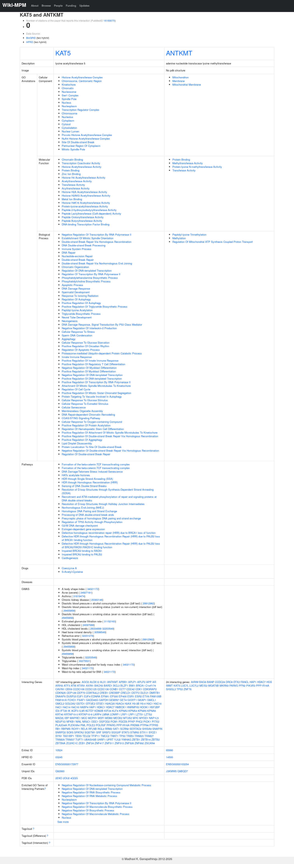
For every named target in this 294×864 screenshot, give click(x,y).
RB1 (57, 729)
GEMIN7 (114, 700)
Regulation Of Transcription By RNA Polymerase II (91, 274)
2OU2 (66, 778)
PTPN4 (144, 725)
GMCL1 (151, 700)
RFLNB (92, 729)
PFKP (131, 721)
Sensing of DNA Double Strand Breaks (84, 486)
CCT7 (122, 689)
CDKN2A (60, 693)
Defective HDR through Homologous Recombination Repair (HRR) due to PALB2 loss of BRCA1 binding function (111, 538)
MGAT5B (213, 685)
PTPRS (153, 725)
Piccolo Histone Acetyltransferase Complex (87, 135)
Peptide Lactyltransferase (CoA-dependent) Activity (91, 213)
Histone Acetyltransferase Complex (82, 77)
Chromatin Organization (75, 267)
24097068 (88, 625)
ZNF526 (129, 743)
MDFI (101, 718)
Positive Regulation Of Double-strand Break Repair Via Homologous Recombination (110, 436)
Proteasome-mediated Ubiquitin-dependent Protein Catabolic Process (102, 353)
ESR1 (130, 696)
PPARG (111, 725)
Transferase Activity (73, 185)
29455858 (69, 610)
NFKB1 (70, 721)
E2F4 (87, 696)
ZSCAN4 (150, 743)
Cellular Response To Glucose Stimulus (85, 400)
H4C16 (75, 707)
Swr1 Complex (70, 95)
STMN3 (134, 732)
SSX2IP (116, 732)
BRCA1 (140, 685)
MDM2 (109, 718)
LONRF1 (115, 714)
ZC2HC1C (72, 743)
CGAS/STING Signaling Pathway (81, 418)
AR (154, 682)
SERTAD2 (135, 729)
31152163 (109, 621)
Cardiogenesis (70, 558)
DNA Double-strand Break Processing (83, 245)
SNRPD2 (60, 732)
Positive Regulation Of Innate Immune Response (90, 360)
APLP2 (141, 682)
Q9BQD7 (182, 771)
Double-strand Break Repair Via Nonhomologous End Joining (97, 263)
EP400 (123, 696)
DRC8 (229, 682)
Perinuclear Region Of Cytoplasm (81, 146)
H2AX (128, 703)
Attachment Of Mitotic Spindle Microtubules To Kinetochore (96, 386)
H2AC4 (120, 703)
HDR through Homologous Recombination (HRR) (90, 482)
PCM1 (114, 721)
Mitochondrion (180, 77)
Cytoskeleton (69, 128)
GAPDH (103, 700)
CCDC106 (78, 689)
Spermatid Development (76, 292)
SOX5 (70, 732)
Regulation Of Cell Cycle (76, 389)
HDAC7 (110, 707)
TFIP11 (95, 736)
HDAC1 (101, 707)
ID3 (57, 711)
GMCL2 (59, 703)
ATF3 (67, 685)
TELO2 (86, 736)
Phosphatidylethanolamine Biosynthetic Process (90, 278)
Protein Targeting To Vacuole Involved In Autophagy (92, 396)
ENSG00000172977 (66, 764)
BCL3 (116, 685)
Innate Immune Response (77, 357)
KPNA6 (151, 711)
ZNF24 (90, 743)
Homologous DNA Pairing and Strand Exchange (89, 511)
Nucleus (66, 102)
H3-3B (135, 703)
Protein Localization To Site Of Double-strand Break (92, 447)
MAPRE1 (75, 718)
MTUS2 (127, 718)
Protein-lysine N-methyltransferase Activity (197, 167)
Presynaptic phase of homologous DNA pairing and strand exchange (101, 518)
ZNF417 (99, 743)
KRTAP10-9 (85, 714)
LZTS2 (148, 714)
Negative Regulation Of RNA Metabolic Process (89, 796)
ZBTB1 (136, 739)
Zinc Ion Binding (71, 174)
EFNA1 (105, 696)
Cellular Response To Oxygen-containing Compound (92, 422)
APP (149, 682)
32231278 (87, 636)
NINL (78, 721)
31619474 (78, 596)
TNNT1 (114, 736)
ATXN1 (81, 685)
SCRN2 (124, 729)
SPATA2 (79, 732)
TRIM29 (60, 739)
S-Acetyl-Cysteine (72, 572)
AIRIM (194, 682)
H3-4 (143, 703)
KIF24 (107, 711)
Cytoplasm (68, 120)
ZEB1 (82, 743)
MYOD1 (143, 718)
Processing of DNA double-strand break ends (88, 515)
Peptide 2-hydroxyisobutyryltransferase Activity (89, 210)
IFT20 (63, 711)
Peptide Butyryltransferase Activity (82, 221)
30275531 (84, 661)
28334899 (95, 628)
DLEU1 (144, 693)
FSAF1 (81, 700)
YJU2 (117, 739)
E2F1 (80, 696)
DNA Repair (68, 252)
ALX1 (103, 682)
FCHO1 (72, 700)
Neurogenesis (70, 321)
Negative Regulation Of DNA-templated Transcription (92, 375)
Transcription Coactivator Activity (81, 163)
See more (63, 822)
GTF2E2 (90, 703)
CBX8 (68, 689)
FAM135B (155, 696)
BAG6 (202, 682)
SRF (98, 732)
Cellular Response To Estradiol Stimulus (85, 404)
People (58, 5)
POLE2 (91, 725)
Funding (71, 5)
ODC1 (94, 721)
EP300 (114, 696)
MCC (84, 718)
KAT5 (63, 52)
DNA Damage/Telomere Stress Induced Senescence (92, 471)
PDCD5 (123, 721)
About (34, 5)
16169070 (109, 20)
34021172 (92, 589)
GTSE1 (100, 703)
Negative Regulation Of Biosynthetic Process (88, 810)
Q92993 (59, 771)
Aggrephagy (69, 339)
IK (69, 711)
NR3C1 (86, 721)
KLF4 (115, 711)
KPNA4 (132, 711)
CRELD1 (126, 693)
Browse (46, 5)
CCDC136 (103, 689)
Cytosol (66, 124)
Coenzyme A (69, 568)
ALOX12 (94, 682)
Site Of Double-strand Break (78, 142)
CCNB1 (114, 689)
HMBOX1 (120, 707)
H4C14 (66, 707)
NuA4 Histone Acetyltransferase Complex (86, 138)
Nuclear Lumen (70, 131)
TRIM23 (139, 736)
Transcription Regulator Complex (80, 110)
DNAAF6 (60, 696)
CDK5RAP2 (150, 689)
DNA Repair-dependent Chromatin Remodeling (88, 414)
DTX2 (236, 682)
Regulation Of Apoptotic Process (81, 350)
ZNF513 (119, 743)
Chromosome (69, 113)
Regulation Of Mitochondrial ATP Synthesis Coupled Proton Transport (212, 242)
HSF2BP (155, 707)
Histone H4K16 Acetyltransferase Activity (86, 203)
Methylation (179, 238)
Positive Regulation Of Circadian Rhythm (85, 346)
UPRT (109, 739)
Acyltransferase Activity (76, 188)
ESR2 (138, 696)
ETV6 (146, 696)
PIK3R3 (250, 685)
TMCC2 (105, 736)
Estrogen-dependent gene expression (83, 529)
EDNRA (95, 696)
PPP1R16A (123, 725)
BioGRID (31, 37)
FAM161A (61, 700)
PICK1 (147, 721)
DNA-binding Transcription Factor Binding (85, 224)
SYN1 (58, 736)
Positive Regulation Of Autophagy (81, 303)
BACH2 (98, 685)
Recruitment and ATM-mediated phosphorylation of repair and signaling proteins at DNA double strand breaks (109, 498)
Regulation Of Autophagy (76, 299)
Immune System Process (76, 249)
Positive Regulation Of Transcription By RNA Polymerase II (96, 382)
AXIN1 (90, 685)
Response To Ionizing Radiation (80, 296)
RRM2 (108, 729)
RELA (84, 729)
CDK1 (138, 689)
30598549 (99, 632)
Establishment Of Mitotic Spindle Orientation (87, 238)
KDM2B (98, 711)
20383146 (96, 600)
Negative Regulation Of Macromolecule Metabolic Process (95, 814)
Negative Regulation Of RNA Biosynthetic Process (91, 792)
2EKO (58, 778)
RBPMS (66, 729)
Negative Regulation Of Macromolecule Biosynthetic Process (97, 807)
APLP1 (132, 682)
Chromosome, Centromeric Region (82, 81)
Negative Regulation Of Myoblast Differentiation (89, 368)
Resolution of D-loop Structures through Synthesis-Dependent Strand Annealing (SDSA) (108, 491)
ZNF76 (187, 689)
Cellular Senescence (74, 407)
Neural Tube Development (77, 317)
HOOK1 (144, 707)
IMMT (169, 685)
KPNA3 (123, 711)
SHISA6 (147, 729)
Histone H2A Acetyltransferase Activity (84, 192)
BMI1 (132, 685)
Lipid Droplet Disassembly (77, 443)
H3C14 (157, 703)
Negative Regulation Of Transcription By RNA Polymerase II (96, 234)
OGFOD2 (104, 721)
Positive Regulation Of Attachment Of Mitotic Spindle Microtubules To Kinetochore (109, 432)
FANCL (245, 682)
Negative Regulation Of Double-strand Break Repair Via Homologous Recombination (110, 450)
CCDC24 (220, 682)
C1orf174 (150, 685)
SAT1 (116, 729)
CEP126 (71, 693)
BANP (210, 682)
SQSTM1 (90, 732)
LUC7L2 (194, 685)
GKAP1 (142, 700)
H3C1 (149, 703)
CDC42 (130, 689)
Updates (84, 5)
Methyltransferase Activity (187, 163)
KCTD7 (89, 711)
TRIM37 (70, 739)
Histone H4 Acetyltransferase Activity (83, 177)
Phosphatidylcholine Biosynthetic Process (86, 281)
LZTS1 (139, 714)
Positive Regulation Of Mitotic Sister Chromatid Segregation (96, 393)
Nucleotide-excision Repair (77, 256)
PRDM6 (134, 725)
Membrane (178, 81)
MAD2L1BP (62, 718)
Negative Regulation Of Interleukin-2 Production (89, 328)
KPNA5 (142, 711)
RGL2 (101, 729)
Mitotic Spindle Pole (73, 149)
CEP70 (81, 693)
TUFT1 (79, 739)
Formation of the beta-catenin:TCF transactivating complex (96, 464)
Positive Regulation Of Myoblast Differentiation (89, 371)
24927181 (86, 592)
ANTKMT (179, 52)
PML (83, 725)
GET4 (123, 700)
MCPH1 (92, 718)
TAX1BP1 (68, 736)
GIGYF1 (132, 700)
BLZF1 (124, 685)
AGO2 (85, 682)
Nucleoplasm (69, 106)
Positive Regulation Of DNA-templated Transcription (92, 378)
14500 (169, 757)
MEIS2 (203, 685)
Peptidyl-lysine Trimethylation (189, 234)
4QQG (74, 778)
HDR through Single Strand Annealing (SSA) (87, 479)
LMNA (105, 714)
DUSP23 (71, 696)
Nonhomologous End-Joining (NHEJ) (83, 507)
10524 (58, 750)
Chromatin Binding (72, 159)
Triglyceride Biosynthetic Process (81, 314)
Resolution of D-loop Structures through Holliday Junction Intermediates (103, 504)
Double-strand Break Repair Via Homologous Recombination (96, 242)
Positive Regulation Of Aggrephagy (82, 440)
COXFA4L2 (92, 693)
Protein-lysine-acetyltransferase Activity (85, 206)
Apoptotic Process (72, 285)
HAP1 (92, 707)
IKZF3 (74, 711)
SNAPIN (157, 729)
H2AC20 (110, 703)
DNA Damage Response (76, 288)
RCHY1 (75, 729)
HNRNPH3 (133, 707)
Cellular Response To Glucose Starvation (85, 342)
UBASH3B (90, 739)
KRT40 (59, 714)
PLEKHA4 (74, 725)
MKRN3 (224, 685)
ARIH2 (59, 685)
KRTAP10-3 (71, 714)
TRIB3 (130, 736)
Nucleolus (67, 117)
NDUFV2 (60, 721)
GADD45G (92, 700)
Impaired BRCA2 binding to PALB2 (82, 554)
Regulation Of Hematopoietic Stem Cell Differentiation (93, 429)
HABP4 (84, 707)
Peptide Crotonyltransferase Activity (83, 217)
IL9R (82, 711)
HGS (269, 682)
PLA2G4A (61, 725)
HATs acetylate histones (76, 475)
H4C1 (58, 707)
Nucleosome (69, 92)
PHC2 (139, 721)
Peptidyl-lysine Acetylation (77, 310)
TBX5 (78, 736)
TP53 (122, 736)
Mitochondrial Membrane (186, 84)
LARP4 (97, 714)
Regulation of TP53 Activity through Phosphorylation (92, 522)
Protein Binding (70, 170)
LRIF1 (124, 714)
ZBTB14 (146, 739)
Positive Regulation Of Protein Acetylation (86, 425)
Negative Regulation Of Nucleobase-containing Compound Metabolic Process (106, 785)
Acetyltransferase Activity (77, 181)
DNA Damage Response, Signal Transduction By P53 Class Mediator (102, 324)
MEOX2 (117, 718)
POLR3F (101, 725)
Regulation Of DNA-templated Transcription (87, 270)
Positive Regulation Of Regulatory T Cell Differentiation (93, 364)
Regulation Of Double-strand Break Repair (86, 454)
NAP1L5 (154, 718)
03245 (58, 757)
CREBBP (114, 693)
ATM (73, 685)
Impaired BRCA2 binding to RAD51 (82, 551)
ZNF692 (139, 743)
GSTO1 (80, 703)
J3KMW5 (171, 771)
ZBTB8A (60, 743)
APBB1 (123, 682)
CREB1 (104, 693)
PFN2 (242, 685)
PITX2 (155, 721)
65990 (169, 750)
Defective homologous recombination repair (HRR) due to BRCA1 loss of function (109, 533)
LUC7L (185, 685)
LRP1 (131, 714)
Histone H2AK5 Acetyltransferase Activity (86, 195)
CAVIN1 (60, 689)
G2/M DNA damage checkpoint (80, 525)
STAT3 (125, 732)
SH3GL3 (171, 689)
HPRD (29, 42)
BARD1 (108, 685)
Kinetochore (69, 84)
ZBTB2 (155, 739)
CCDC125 (91, 689)
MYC (135, 718)
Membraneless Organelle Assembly (82, 411)
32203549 (107, 628)
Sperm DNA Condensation (77, 335)
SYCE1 (153, 732)
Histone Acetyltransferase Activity (81, 167)
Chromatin (68, 88)
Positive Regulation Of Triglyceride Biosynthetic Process (94, 306)
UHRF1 (101, 739)
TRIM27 (149, 736)
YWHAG (126, 739)
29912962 (148, 603)
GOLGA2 (70, 703)
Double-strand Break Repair (78, 260)
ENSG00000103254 (177, 764)
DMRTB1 (154, 693)
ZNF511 (109, 743)
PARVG (233, 685)
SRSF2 (106, 732)
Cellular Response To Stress (78, 332)
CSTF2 (135, 693)
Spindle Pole (69, 99)
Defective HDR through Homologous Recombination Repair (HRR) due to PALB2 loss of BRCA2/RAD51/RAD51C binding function (111, 545)
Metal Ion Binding (72, 199)
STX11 (144, 732)
